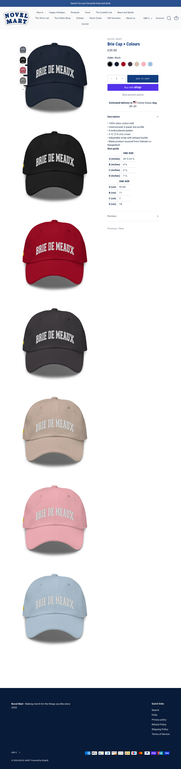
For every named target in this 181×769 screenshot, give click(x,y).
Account (160, 18)
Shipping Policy (160, 729)
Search (155, 710)
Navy (116, 64)
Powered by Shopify (39, 760)
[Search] (169, 18)
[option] (23, 50)
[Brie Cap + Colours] (23, 49)
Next (121, 228)
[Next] (23, 89)
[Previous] (23, 41)
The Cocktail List (104, 12)
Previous (112, 228)
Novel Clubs (96, 18)
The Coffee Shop (62, 18)
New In (39, 12)
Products (75, 12)
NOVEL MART (114, 39)
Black (109, 64)
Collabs (80, 18)
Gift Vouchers (113, 18)
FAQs (154, 714)
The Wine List (42, 18)
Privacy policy (159, 719)
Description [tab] (113, 116)
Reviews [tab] (112, 216)
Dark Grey (130, 64)
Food (87, 12)
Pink (143, 64)
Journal (85, 23)
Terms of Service (161, 734)
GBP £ (146, 18)
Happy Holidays (57, 12)
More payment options (133, 94)
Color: (114, 57)
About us (130, 18)
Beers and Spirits (126, 12)
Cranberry (123, 64)
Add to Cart (143, 79)
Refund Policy (159, 724)
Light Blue (150, 64)
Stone (136, 64)
